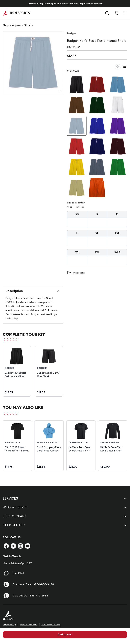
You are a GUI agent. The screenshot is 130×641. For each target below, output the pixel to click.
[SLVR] (76, 125)
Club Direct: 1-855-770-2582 (30, 595)
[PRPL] (117, 125)
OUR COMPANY (15, 516)
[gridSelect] (118, 67)
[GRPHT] (97, 167)
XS (77, 214)
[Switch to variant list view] (124, 67)
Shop (6, 25)
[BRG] (97, 187)
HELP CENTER (14, 525)
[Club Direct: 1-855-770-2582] (6, 595)
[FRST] (97, 105)
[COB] (117, 84)
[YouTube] (27, 546)
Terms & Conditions (28, 624)
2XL (117, 233)
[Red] (76, 146)
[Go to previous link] (5, 3)
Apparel (16, 25)
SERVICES (10, 498)
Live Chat (18, 573)
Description (14, 291)
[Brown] (76, 105)
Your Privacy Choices (50, 624)
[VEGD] (76, 187)
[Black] (76, 84)
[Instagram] (20, 546)
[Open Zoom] (60, 91)
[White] (117, 105)
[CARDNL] (97, 84)
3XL (77, 252)
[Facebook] (6, 546)
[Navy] (97, 146)
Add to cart (65, 634)
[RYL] (97, 125)
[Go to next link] (126, 3)
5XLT (117, 252)
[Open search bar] (107, 13)
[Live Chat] (6, 573)
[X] (13, 546)
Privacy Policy (9, 624)
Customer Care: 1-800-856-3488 (33, 584)
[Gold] (76, 167)
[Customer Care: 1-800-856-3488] (6, 584)
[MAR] (117, 146)
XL (97, 233)
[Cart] (116, 13)
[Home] (17, 13)
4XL (97, 252)
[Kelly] (117, 167)
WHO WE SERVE (15, 507)
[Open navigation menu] (124, 13)
